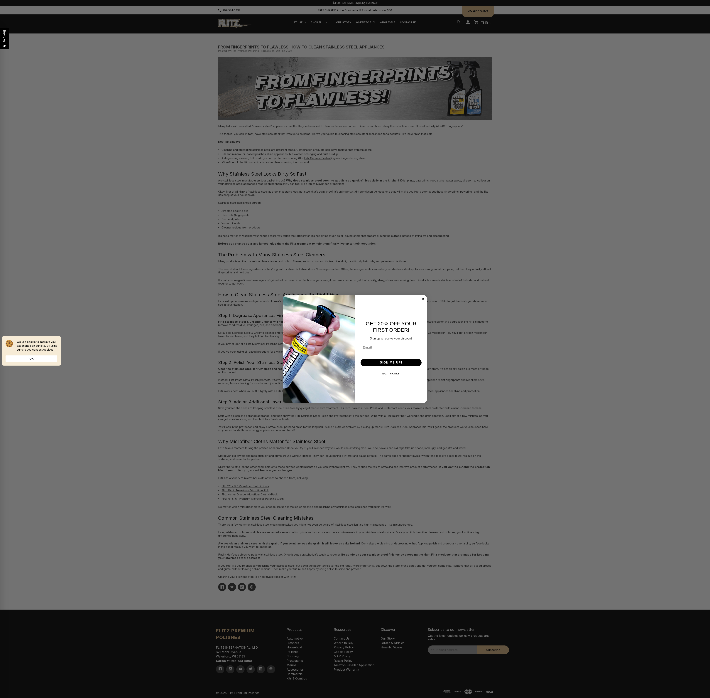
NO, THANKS (391, 373)
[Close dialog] (423, 299)
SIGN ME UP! (391, 362)
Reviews (4, 36)
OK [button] (31, 358)
